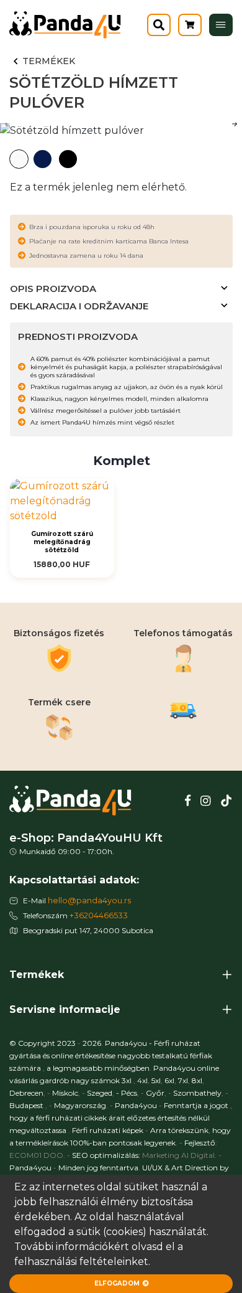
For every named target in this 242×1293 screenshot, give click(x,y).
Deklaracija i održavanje (79, 306)
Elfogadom (117, 1283)
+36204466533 (98, 915)
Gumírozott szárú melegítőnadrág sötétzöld (62, 542)
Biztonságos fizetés (59, 633)
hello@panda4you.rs (89, 900)
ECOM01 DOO (36, 1155)
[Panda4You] (221, 25)
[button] (234, 123)
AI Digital (198, 1155)
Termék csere (59, 702)
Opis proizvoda (53, 288)
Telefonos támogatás (183, 633)
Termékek (48, 61)
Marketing (160, 1155)
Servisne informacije (64, 1009)
